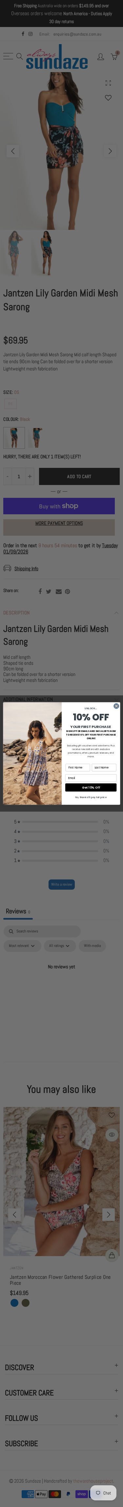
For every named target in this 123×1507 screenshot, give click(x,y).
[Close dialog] (116, 706)
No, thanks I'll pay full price (90, 797)
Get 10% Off (91, 787)
